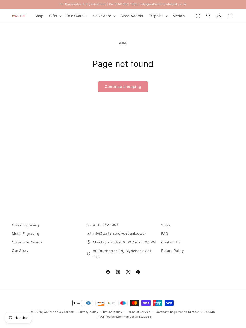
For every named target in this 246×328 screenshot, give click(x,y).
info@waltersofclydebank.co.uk (120, 233)
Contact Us (170, 242)
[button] (55, 16)
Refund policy (112, 312)
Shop (165, 225)
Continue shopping (123, 86)
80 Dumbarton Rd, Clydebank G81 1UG (122, 254)
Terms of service (138, 312)
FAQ (164, 233)
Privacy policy (88, 312)
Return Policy (172, 251)
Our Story (20, 251)
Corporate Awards (27, 242)
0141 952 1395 (106, 225)
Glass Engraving (25, 225)
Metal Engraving (26, 233)
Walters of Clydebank (59, 312)
